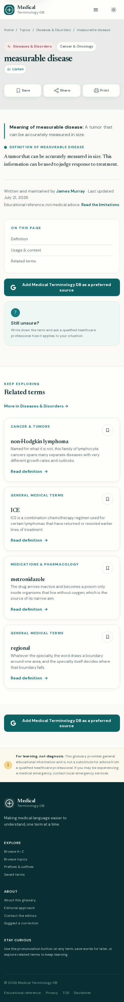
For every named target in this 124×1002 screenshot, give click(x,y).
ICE (15, 510)
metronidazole (28, 579)
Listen (18, 69)
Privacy (52, 992)
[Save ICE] (107, 499)
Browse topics (15, 859)
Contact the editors (20, 915)
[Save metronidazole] (107, 568)
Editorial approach (19, 908)
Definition (19, 239)
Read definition (29, 471)
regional (20, 648)
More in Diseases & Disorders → (36, 406)
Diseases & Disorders (53, 30)
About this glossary (20, 900)
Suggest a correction (21, 923)
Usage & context (26, 250)
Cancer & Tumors (30, 426)
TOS (66, 992)
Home (9, 30)
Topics (25, 30)
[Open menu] (95, 9)
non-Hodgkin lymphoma (39, 442)
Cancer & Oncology (76, 46)
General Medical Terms (37, 495)
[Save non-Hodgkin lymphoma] (107, 430)
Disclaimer (82, 992)
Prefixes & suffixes (19, 866)
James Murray (70, 191)
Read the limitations (100, 204)
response (81, 164)
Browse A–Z (14, 851)
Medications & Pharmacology (45, 564)
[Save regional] (107, 637)
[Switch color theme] (113, 9)
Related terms (23, 261)
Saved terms (14, 874)
